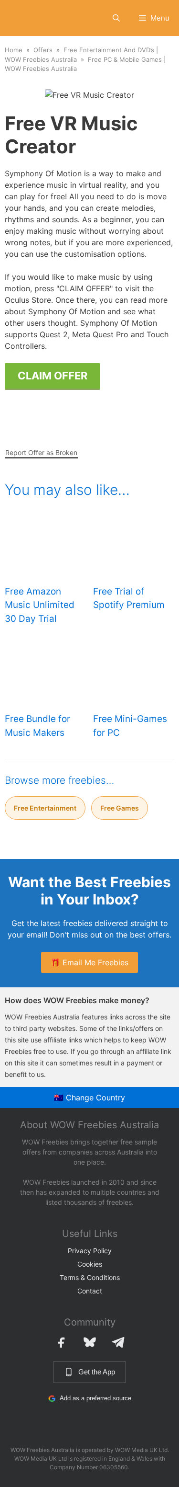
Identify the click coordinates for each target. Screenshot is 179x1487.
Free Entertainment (45, 808)
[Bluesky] (90, 1342)
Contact (89, 1291)
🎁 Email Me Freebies (89, 962)
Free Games (119, 808)
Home (13, 50)
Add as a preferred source (95, 1398)
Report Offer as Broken (41, 452)
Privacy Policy (90, 1251)
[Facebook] (61, 1342)
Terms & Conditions (90, 1277)
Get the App (96, 1372)
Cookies (89, 1264)
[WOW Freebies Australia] (23, 18)
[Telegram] (118, 1342)
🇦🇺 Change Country (89, 1097)
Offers (43, 50)
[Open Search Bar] (116, 18)
